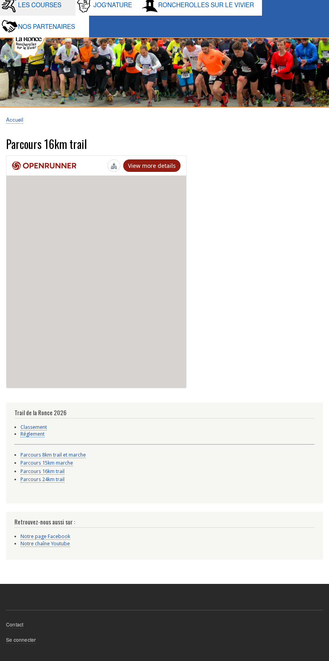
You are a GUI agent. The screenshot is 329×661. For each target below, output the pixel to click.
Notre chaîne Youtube (45, 544)
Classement (33, 427)
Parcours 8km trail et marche (53, 455)
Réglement (32, 434)
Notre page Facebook (45, 536)
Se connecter (21, 639)
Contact (14, 624)
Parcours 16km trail (42, 471)
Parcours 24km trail (42, 479)
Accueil (14, 119)
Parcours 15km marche (46, 463)
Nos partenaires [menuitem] (37, 29)
